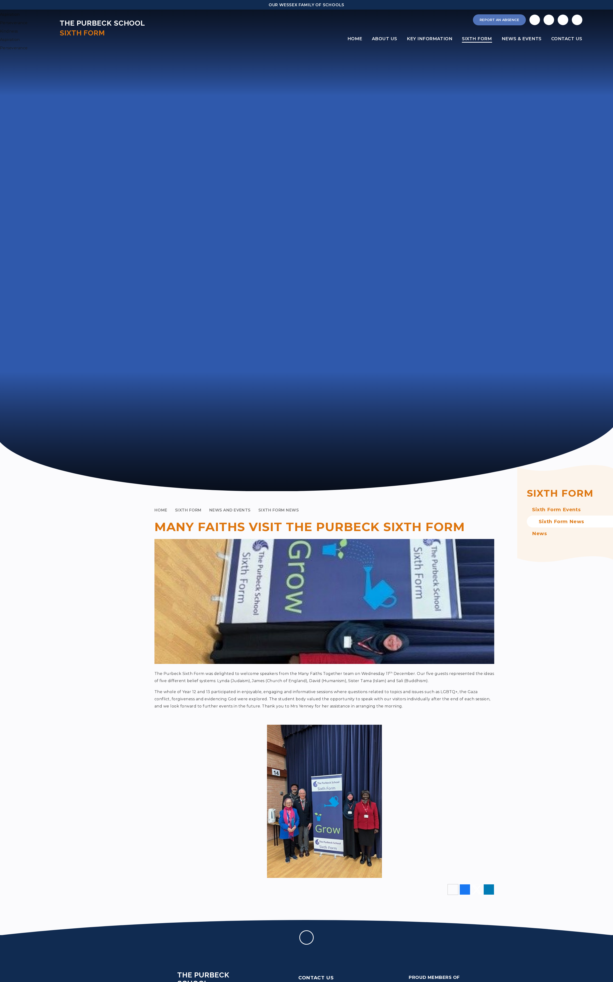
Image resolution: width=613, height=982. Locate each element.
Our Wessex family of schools (306, 5)
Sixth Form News (278, 510)
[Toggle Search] (563, 20)
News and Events (230, 510)
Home (160, 510)
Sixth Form (188, 510)
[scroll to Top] (306, 937)
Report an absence (499, 20)
